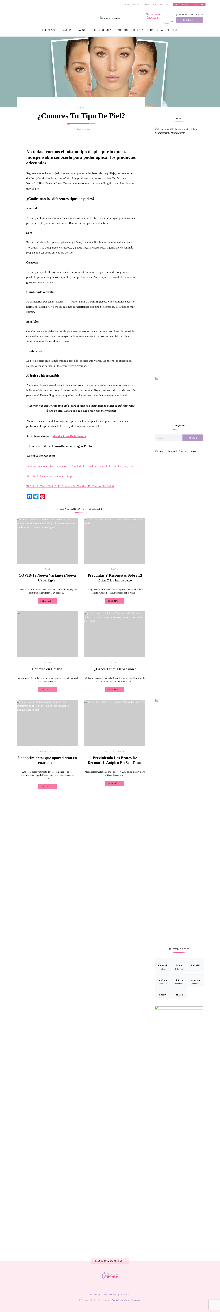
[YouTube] (107, 1286)
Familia (67, 30)
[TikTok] (127, 1286)
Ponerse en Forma (47, 669)
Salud (82, 30)
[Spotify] (122, 1286)
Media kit (165, 4)
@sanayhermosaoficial (190, 15)
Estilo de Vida (101, 30)
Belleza (138, 30)
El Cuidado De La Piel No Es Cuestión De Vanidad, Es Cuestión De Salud (70, 486)
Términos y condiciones (119, 1294)
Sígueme (188, 20)
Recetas (172, 30)
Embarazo (49, 30)
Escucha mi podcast (187, 4)
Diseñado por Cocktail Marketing (127, 1300)
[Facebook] (92, 1286)
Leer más (45, 601)
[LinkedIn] (102, 1286)
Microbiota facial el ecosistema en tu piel (50, 476)
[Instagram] (117, 1286)
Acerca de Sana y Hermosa (140, 4)
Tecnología (155, 30)
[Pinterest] (112, 1286)
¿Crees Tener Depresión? (115, 669)
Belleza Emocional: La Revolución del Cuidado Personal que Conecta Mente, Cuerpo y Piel (80, 466)
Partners (42, 751)
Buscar (193, 438)
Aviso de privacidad (98, 1294)
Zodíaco (123, 30)
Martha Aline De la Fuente (69, 436)
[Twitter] (97, 1286)
